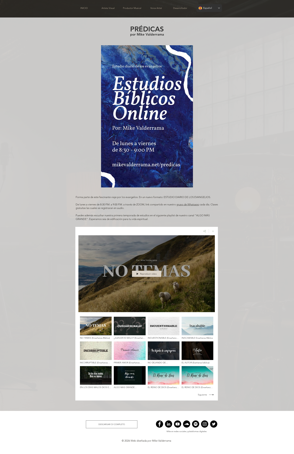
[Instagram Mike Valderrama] (204, 424)
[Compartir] (204, 231)
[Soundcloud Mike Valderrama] (186, 424)
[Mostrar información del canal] (212, 231)
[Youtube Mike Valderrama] (177, 424)
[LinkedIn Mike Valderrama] (168, 424)
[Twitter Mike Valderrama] (213, 424)
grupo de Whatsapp (187, 204)
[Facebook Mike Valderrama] (159, 424)
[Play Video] (96, 328)
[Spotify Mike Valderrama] (195, 424)
